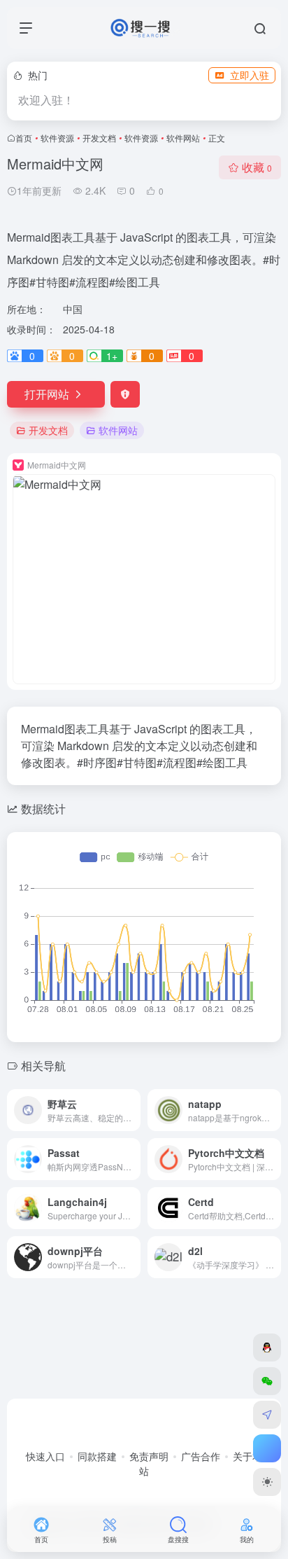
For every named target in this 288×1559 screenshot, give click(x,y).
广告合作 (200, 1456)
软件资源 (57, 138)
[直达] (132, 1110)
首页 (23, 138)
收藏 (257, 167)
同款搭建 (97, 1456)
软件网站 (183, 138)
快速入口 (45, 1456)
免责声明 (148, 1456)
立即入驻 (249, 75)
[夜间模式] (267, 1482)
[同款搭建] (267, 1415)
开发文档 (99, 138)
